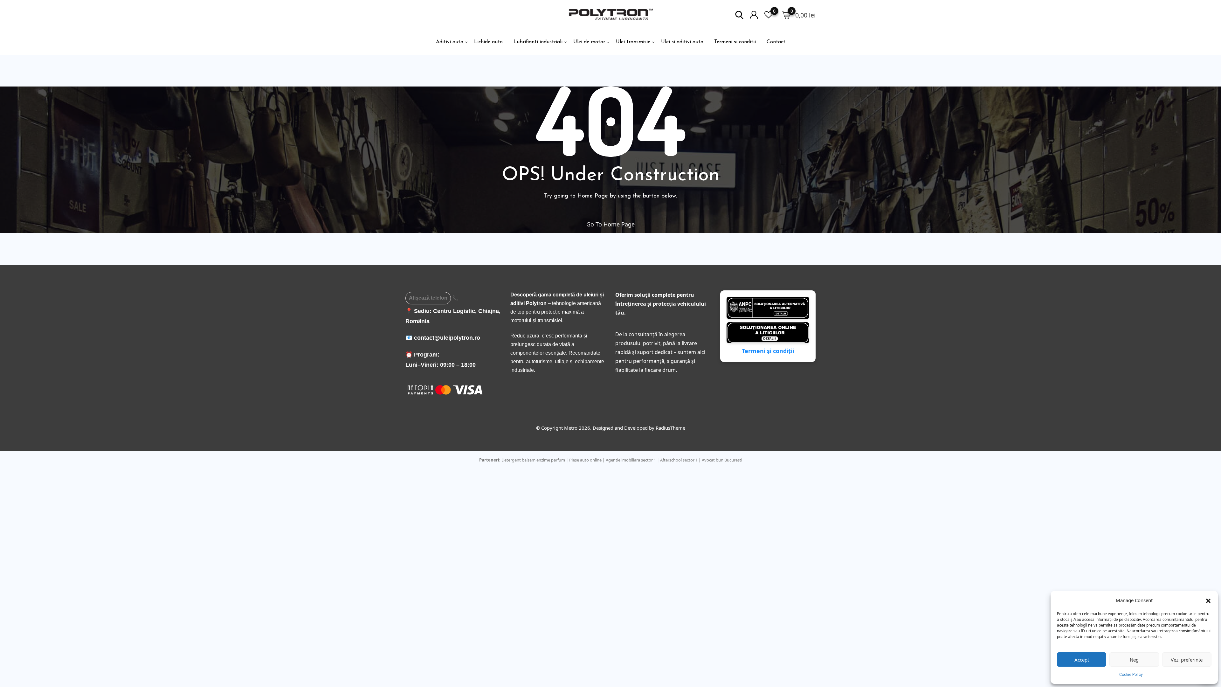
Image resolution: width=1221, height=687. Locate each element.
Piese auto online (585, 460)
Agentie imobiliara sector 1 (631, 460)
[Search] (739, 14)
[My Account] (754, 14)
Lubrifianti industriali (538, 42)
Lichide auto (488, 42)
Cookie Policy (1131, 674)
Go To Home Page (610, 224)
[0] (786, 14)
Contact (776, 42)
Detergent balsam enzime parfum (533, 460)
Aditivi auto (449, 42)
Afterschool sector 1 (679, 460)
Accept (1081, 659)
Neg (1134, 659)
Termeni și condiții (768, 351)
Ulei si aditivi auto (682, 42)
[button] (1208, 600)
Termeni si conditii (735, 42)
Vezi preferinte (1187, 659)
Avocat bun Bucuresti (722, 460)
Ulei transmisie (633, 42)
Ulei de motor (589, 42)
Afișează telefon (428, 298)
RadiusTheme (670, 428)
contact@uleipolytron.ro (447, 338)
